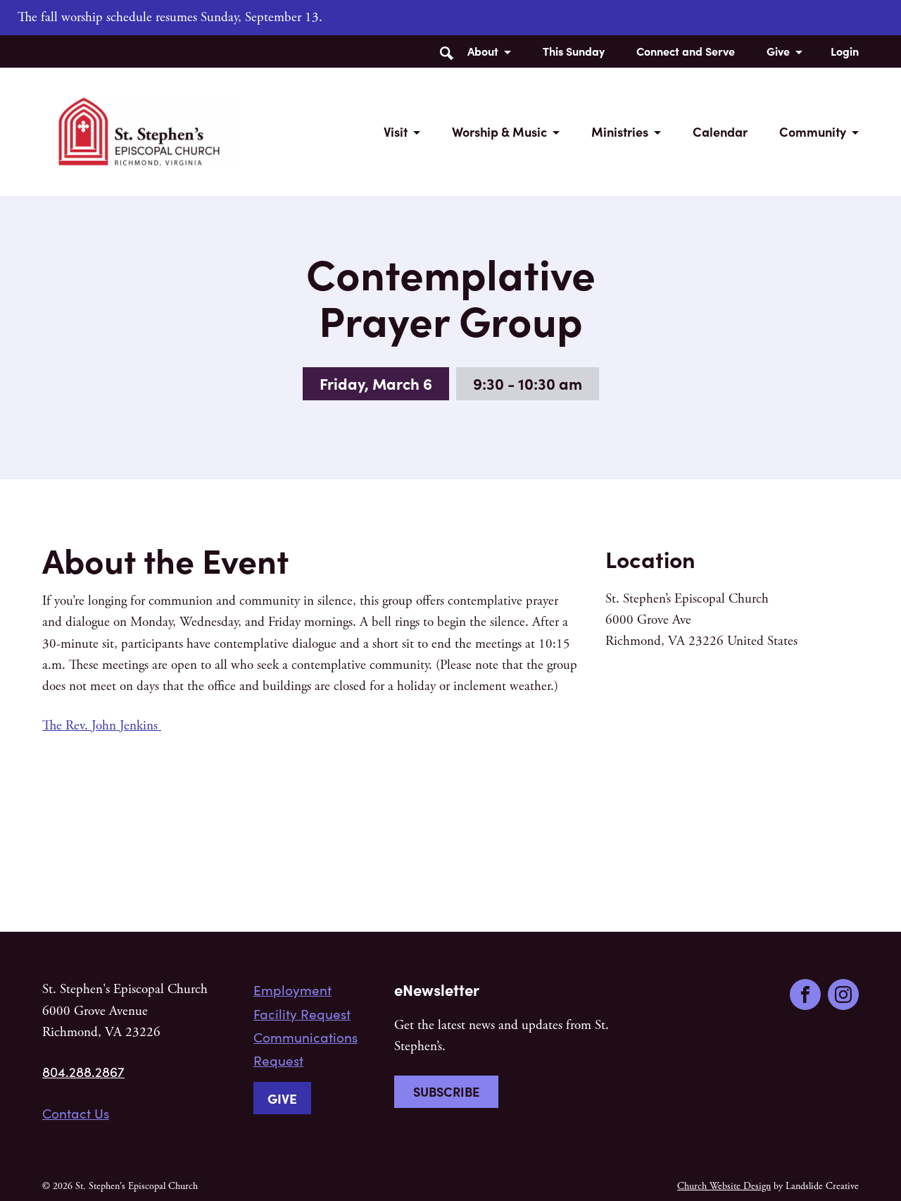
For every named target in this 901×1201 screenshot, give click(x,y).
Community (812, 131)
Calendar (720, 131)
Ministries (619, 131)
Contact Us (75, 1113)
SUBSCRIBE (446, 1091)
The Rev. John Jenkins (101, 725)
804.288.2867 (83, 1071)
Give (778, 50)
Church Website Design (724, 1186)
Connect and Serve (685, 50)
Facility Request (302, 1013)
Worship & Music (499, 131)
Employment (292, 989)
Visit (396, 131)
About (482, 50)
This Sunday (574, 50)
